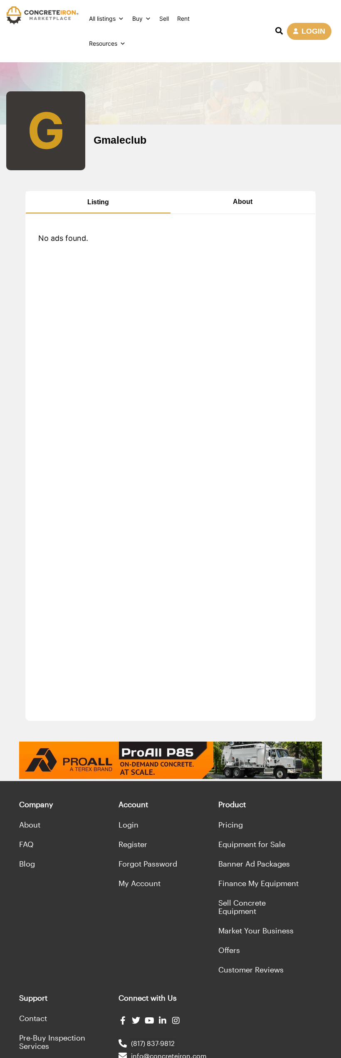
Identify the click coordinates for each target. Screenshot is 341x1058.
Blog (27, 863)
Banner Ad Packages (254, 863)
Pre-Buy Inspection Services (52, 1042)
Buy (137, 18)
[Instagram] (176, 1020)
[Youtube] (149, 1020)
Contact (33, 1018)
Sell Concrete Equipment (242, 907)
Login (128, 824)
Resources (103, 43)
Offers (229, 950)
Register (133, 844)
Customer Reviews (251, 969)
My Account (140, 883)
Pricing (230, 824)
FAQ (26, 844)
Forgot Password (148, 863)
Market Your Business (256, 930)
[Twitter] (136, 1020)
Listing (98, 202)
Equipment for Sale (251, 844)
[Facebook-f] (123, 1020)
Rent (183, 18)
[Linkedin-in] (162, 1020)
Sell (164, 18)
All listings (102, 18)
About (242, 201)
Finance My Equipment (258, 883)
